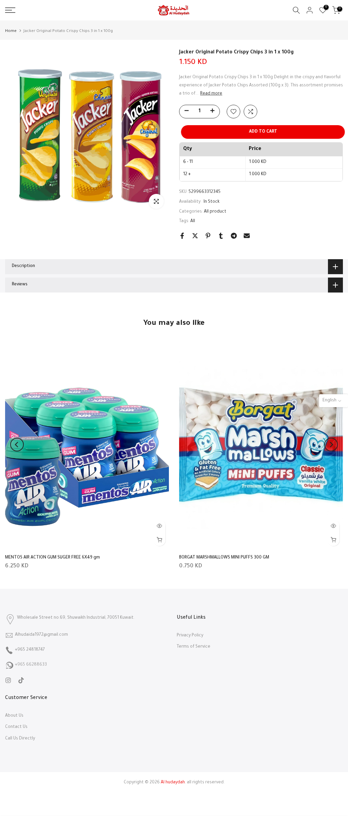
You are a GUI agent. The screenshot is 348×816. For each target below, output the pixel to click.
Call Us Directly (20, 738)
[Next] (331, 444)
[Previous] (17, 444)
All (192, 221)
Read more (211, 93)
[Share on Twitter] (195, 236)
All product (215, 212)
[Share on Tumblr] (221, 236)
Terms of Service (193, 647)
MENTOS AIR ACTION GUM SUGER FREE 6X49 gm (52, 557)
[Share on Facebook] (182, 236)
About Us (14, 716)
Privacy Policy (190, 635)
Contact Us (16, 727)
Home (11, 31)
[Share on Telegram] (234, 236)
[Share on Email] (247, 236)
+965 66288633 (31, 665)
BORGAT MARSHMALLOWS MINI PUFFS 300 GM (224, 557)
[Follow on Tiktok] (21, 680)
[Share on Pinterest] (208, 236)
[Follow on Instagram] (8, 680)
